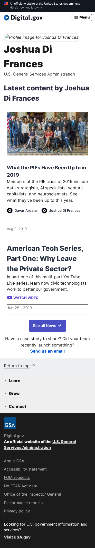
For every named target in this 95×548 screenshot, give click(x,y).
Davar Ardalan (26, 210)
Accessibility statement (25, 469)
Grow (14, 393)
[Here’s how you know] (47, 6)
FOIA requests (17, 477)
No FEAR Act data (20, 485)
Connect (17, 406)
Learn (14, 380)
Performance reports (23, 502)
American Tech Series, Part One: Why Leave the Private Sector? (45, 258)
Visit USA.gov (17, 537)
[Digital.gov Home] (38, 17)
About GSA (14, 460)
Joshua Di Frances (64, 210)
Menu (84, 17)
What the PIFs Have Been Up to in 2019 (46, 171)
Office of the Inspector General (32, 494)
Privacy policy (17, 511)
